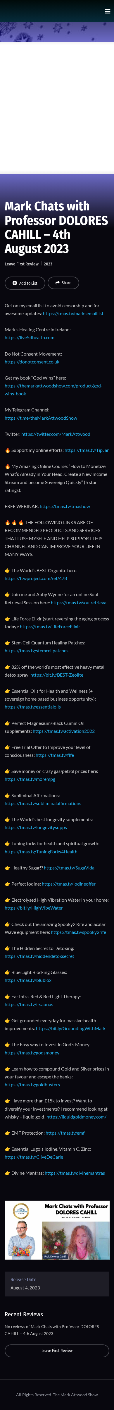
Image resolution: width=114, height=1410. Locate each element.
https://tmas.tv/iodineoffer (69, 883)
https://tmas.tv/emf (65, 1132)
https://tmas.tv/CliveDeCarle (34, 1156)
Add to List (28, 283)
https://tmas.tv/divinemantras (75, 1173)
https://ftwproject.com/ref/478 (36, 578)
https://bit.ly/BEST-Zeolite (56, 674)
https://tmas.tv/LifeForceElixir (50, 626)
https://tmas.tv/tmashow (65, 506)
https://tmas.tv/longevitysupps (36, 827)
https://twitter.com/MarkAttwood (55, 434)
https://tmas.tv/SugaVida (69, 867)
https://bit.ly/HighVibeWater (34, 907)
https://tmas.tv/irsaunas (29, 1004)
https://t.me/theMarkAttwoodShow (41, 418)
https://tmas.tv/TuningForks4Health (41, 851)
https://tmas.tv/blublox (28, 980)
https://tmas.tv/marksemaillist (73, 313)
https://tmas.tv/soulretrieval (79, 602)
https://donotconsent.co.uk (32, 361)
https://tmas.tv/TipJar (87, 450)
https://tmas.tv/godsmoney (32, 1052)
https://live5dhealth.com (29, 337)
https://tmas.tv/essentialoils (33, 706)
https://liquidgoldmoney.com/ (76, 1116)
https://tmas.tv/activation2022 (64, 731)
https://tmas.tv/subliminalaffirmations (43, 803)
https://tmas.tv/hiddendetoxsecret (39, 956)
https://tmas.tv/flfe (55, 755)
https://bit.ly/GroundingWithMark (71, 1028)
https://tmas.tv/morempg (30, 779)
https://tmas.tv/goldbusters (32, 1084)
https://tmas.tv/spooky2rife (78, 932)
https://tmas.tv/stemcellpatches (36, 650)
